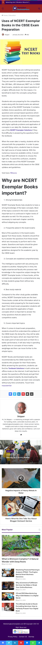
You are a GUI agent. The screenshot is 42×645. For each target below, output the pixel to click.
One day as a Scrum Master (18, 458)
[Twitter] (14, 394)
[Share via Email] (27, 394)
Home (5, 15)
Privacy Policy (12, 636)
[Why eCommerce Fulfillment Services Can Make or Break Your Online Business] (8, 586)
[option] (21, 452)
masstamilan (7, 386)
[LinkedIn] (19, 394)
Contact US (23, 636)
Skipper (7, 34)
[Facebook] (10, 394)
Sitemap (31, 636)
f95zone (13, 173)
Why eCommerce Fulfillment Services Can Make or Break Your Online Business (26, 585)
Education (12, 15)
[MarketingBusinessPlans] (21, 8)
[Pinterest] (23, 394)
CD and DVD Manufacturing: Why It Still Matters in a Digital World (27, 595)
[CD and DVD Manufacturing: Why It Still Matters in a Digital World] (8, 596)
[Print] (31, 394)
